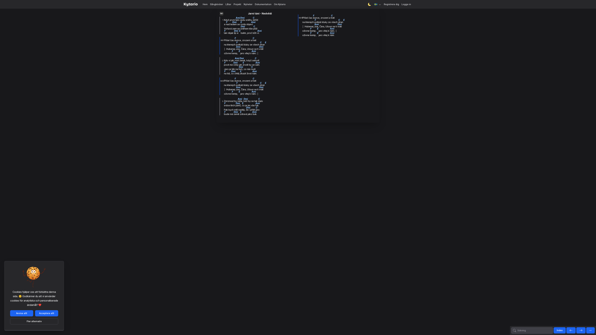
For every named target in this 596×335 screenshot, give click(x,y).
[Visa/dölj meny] (590, 330)
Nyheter (248, 4)
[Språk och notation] (378, 4)
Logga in (406, 4)
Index (560, 330)
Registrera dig (391, 4)
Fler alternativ (34, 321)
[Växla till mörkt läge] (369, 4)
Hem (205, 4)
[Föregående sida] (571, 330)
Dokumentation (263, 4)
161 (221, 14)
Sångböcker (216, 4)
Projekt (237, 4)
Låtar (228, 4)
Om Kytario (280, 4)
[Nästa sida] (581, 330)
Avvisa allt (21, 313)
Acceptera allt (46, 313)
